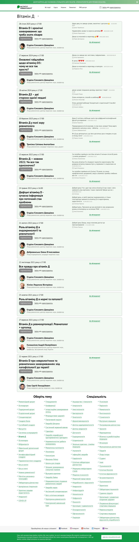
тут (90, 535)
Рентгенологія (104, 413)
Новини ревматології (27, 472)
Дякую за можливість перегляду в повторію (87, 66)
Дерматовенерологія (81, 421)
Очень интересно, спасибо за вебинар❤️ (86, 97)
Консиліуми (50, 455)
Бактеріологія (78, 413)
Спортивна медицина (107, 513)
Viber (106, 528)
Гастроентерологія (106, 478)
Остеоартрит (24, 405)
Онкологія (76, 502)
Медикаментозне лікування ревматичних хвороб (56, 482)
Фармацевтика (105, 433)
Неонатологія (78, 494)
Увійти (104, 7)
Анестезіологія (78, 409)
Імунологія (77, 450)
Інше (101, 462)
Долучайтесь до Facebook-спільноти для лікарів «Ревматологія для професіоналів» (69, 2)
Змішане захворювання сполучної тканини (55, 468)
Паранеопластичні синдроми (30, 461)
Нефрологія (77, 498)
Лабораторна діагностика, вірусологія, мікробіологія (109, 518)
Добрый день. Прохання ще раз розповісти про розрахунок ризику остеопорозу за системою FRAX (93, 208)
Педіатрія (76, 517)
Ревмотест (72, 7)
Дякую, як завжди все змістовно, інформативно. (89, 55)
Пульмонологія (105, 466)
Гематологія (77, 417)
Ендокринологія (79, 436)
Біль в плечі (23, 468)
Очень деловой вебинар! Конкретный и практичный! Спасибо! (94, 103)
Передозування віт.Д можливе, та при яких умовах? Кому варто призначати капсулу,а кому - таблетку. (94, 127)
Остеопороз (23, 440)
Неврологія (77, 486)
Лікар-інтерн (104, 454)
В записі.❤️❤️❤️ (78, 61)
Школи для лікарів (53, 463)
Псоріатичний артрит (27, 413)
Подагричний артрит (27, 409)
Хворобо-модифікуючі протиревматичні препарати (56, 436)
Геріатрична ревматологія (55, 499)
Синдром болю (24, 421)
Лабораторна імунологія (108, 489)
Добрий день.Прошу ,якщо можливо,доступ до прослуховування (88, 224)
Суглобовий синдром (27, 425)
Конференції (50, 405)
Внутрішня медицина (107, 421)
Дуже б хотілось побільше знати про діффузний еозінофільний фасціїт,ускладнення (94, 119)
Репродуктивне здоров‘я (55, 416)
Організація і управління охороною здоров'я (108, 498)
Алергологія (77, 405)
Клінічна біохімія (106, 470)
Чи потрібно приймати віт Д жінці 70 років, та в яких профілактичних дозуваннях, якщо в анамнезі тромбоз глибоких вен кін (94, 173)
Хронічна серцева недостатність (26, 491)
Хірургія (102, 450)
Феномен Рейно (52, 459)
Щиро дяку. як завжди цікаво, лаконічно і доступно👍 (91, 23)
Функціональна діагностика (110, 447)
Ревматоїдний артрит (27, 402)
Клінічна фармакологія (108, 474)
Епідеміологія (78, 440)
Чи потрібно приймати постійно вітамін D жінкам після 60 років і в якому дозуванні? (94, 155)
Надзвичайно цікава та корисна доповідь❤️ (87, 31)
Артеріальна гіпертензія (28, 486)
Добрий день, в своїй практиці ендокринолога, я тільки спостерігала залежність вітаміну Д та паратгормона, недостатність (91, 199)
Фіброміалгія (24, 444)
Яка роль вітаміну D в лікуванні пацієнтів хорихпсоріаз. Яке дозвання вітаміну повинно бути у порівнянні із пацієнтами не (94, 163)
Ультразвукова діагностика (109, 425)
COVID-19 (22, 500)
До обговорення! (94, 42)
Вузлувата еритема (53, 473)
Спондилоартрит (25, 417)
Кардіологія (77, 458)
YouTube (86, 528)
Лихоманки (50, 451)
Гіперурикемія (51, 402)
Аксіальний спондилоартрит (56, 491)
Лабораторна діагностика (28, 482)
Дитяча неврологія (80, 429)
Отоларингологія (79, 510)
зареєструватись (115, 7)
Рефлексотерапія (106, 510)
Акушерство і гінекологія (82, 402)
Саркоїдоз (49, 431)
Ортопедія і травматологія (83, 506)
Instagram (75, 528)
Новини (63, 7)
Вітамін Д (22, 436)
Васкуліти (22, 429)
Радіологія (103, 405)
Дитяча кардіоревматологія (83, 425)
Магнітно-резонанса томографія (26, 477)
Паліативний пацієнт (54, 419)
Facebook (64, 528)
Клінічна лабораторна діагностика (81, 463)
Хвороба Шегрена (53, 423)
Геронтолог (103, 485)
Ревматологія (104, 409)
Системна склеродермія (28, 433)
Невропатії (23, 497)
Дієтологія (77, 433)
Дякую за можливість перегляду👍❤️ (85, 37)
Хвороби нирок (51, 487)
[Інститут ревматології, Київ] (24, 7)
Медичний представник (82, 479)
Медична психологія (80, 475)
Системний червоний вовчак (57, 427)
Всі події (47, 7)
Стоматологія (104, 417)
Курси (56, 7)
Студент (102, 458)
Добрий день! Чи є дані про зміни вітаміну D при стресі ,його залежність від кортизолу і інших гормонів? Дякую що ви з (94, 189)
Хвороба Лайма (52, 477)
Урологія (102, 429)
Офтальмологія (78, 513)
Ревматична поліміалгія (55, 448)
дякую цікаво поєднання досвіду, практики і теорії (90, 90)
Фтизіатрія (103, 443)
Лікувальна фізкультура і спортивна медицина (109, 504)
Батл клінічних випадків (55, 495)
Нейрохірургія (78, 490)
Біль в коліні (23, 465)
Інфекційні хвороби (80, 454)
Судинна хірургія (106, 493)
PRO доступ (83, 7)
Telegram (97, 528)
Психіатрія (103, 402)
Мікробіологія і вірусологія (83, 482)
